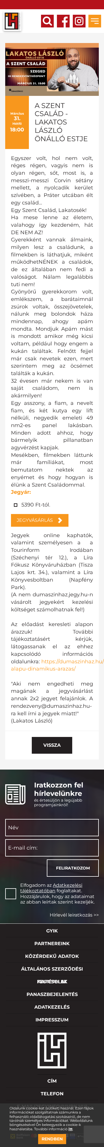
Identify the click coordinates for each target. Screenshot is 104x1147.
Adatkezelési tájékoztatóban (51, 887)
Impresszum (52, 1020)
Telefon (52, 1093)
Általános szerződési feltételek (52, 970)
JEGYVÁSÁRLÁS (35, 520)
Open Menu (94, 21)
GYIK (52, 931)
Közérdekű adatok (52, 956)
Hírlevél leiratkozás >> (74, 915)
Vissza (52, 745)
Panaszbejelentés (52, 994)
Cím (52, 1081)
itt (70, 1129)
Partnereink (52, 943)
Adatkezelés (52, 1007)
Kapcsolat (52, 981)
